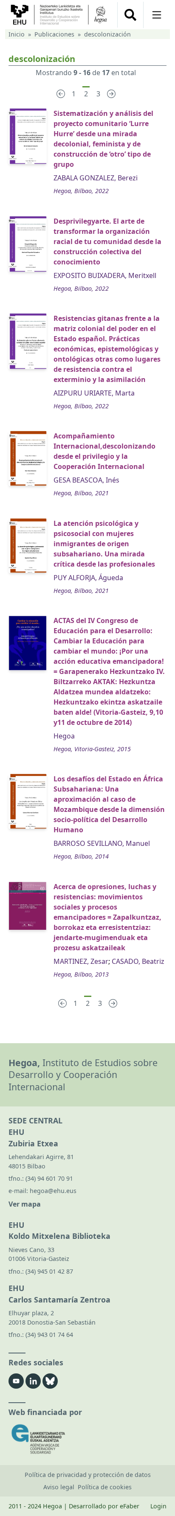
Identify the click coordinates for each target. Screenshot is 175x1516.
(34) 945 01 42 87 (49, 1271)
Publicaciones (54, 34)
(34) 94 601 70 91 (49, 1178)
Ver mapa (24, 1204)
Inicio (16, 34)
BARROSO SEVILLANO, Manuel (102, 843)
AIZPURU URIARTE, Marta (94, 393)
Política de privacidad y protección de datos (88, 1475)
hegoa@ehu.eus (53, 1191)
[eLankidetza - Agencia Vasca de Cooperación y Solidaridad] (87, 1439)
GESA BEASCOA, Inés (86, 480)
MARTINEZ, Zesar (81, 961)
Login (158, 1506)
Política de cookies (105, 1487)
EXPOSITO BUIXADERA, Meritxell (105, 275)
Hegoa (64, 736)
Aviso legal (58, 1487)
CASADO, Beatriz (138, 961)
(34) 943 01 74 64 (49, 1335)
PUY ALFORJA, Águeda (88, 577)
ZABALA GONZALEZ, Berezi (96, 177)
